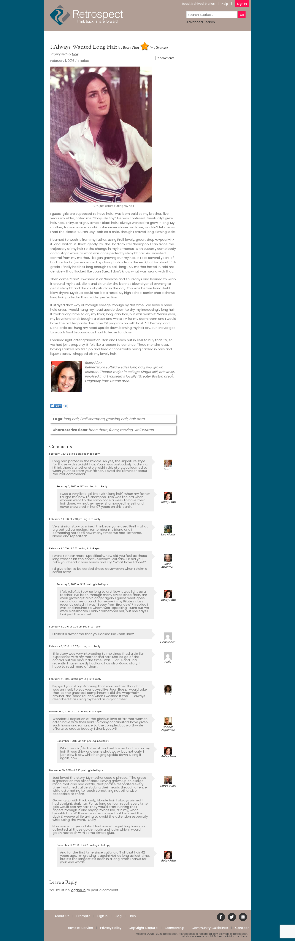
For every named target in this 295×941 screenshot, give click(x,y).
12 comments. (166, 58)
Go (242, 15)
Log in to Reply (91, 453)
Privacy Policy (110, 927)
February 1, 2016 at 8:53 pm (65, 453)
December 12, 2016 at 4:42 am (75, 845)
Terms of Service (79, 927)
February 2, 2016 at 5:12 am (73, 486)
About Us (62, 915)
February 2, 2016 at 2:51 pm (65, 548)
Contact (242, 927)
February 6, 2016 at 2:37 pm (65, 646)
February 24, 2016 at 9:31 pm (66, 679)
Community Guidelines (210, 927)
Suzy (168, 694)
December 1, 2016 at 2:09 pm (66, 711)
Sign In (242, 4)
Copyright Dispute (143, 927)
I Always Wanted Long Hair (84, 47)
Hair (75, 54)
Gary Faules (168, 786)
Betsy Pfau (131, 47)
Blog (118, 915)
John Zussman (167, 565)
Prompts (83, 915)
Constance (167, 642)
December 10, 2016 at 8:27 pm (67, 770)
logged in (78, 890)
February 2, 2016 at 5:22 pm (73, 584)
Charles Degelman (167, 728)
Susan (167, 469)
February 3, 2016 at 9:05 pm (65, 626)
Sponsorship (174, 927)
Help (225, 3)
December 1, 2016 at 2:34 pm (74, 741)
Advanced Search (200, 22)
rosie (167, 662)
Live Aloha (168, 534)
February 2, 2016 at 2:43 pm (65, 519)
